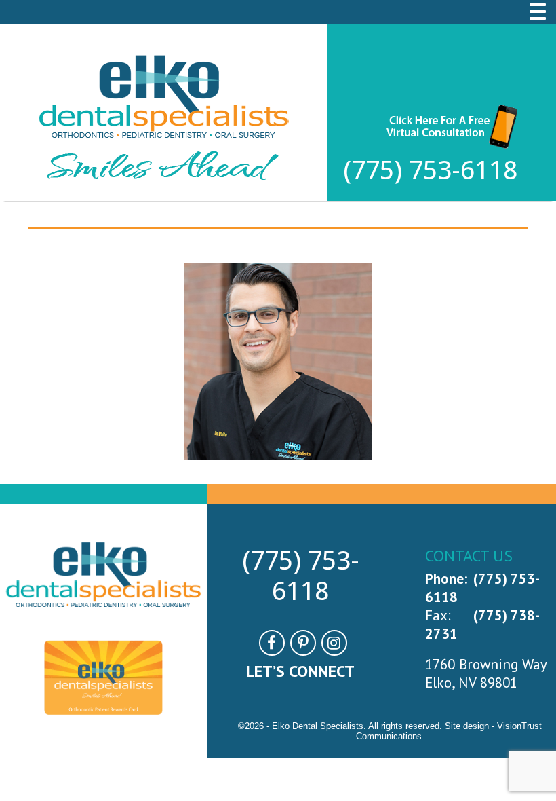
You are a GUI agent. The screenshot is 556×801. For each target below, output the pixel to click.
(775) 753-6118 (430, 170)
